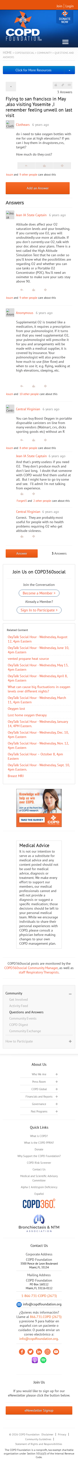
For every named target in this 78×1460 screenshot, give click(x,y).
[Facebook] (22, 1352)
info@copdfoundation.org (38, 1338)
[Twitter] (30, 1352)
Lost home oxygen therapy (27, 715)
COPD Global (39, 1089)
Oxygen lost (16, 708)
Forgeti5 (22, 501)
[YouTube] (56, 1352)
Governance (39, 1104)
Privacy (62, 1434)
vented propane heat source (28, 658)
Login (70, 6)
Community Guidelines (38, 1439)
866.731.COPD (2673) (46, 1317)
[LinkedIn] (39, 1352)
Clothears (23, 124)
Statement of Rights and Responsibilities (38, 1444)
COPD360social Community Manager (31, 968)
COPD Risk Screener (39, 1162)
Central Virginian (28, 409)
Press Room (39, 1081)
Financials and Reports (39, 1096)
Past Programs (39, 1111)
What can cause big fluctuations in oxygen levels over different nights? (39, 689)
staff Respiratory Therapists (39, 972)
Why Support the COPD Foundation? (39, 1156)
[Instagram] (47, 1352)
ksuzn (9, 174)
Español (39, 1194)
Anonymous (24, 313)
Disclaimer (47, 1434)
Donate (64, 18)
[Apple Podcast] (35, 1360)
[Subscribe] (69, 85)
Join (59, 6)
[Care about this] (56, 85)
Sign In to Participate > (39, 610)
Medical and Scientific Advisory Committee (39, 1178)
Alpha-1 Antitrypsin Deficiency (39, 1187)
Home (7, 52)
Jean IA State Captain (31, 215)
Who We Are (39, 1074)
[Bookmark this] (63, 85)
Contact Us (39, 1169)
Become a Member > (39, 593)
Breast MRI (16, 776)
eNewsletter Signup (39, 1410)
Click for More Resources (33, 70)
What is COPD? (39, 1136)
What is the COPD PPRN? (39, 1142)
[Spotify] (43, 1360)
